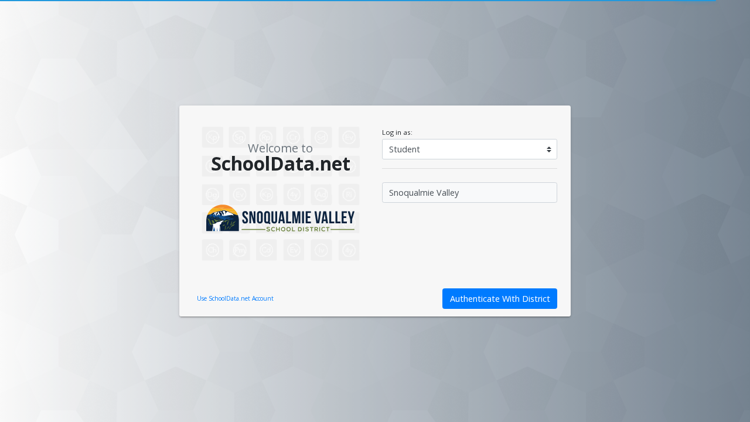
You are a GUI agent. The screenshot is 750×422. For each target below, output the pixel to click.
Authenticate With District (500, 298)
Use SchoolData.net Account (235, 298)
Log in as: (397, 132)
